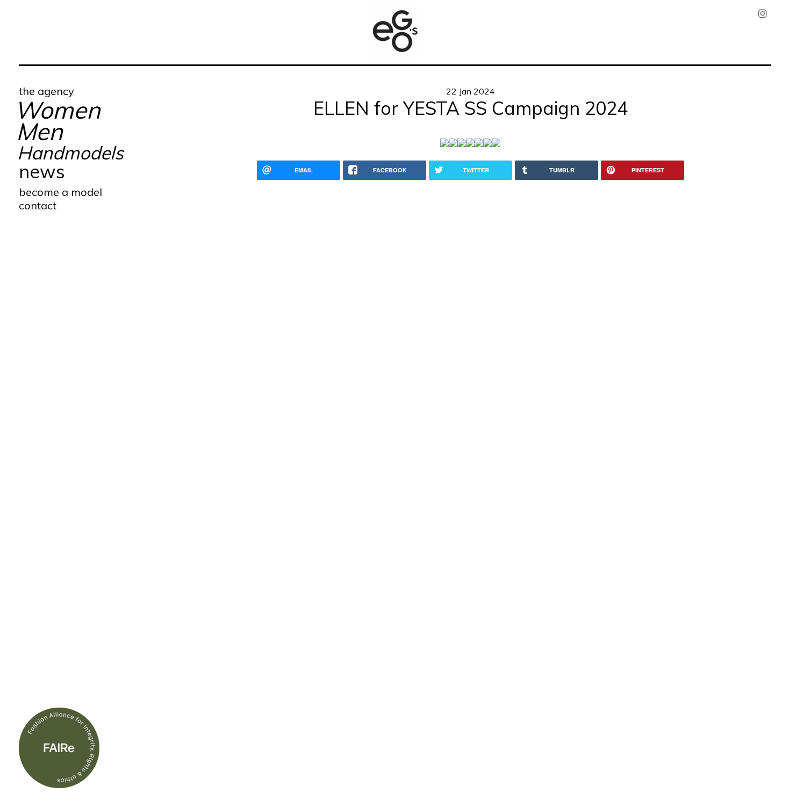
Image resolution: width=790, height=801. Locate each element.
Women (57, 110)
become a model (60, 192)
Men (39, 131)
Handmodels (70, 152)
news (42, 171)
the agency (46, 91)
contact (37, 205)
